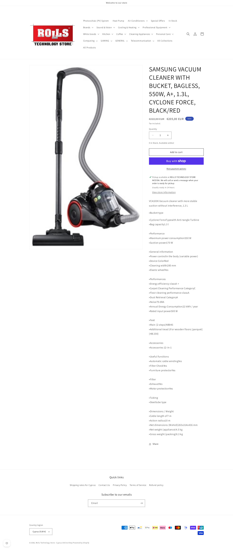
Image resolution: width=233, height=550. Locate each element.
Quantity (153, 129)
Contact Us (104, 485)
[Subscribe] (141, 503)
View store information (164, 192)
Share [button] (156, 443)
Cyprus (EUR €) (39, 531)
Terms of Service (138, 485)
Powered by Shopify (81, 543)
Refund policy (156, 485)
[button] (137, 20)
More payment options (176, 168)
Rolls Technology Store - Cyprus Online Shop (54, 543)
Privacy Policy (120, 485)
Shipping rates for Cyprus (83, 485)
